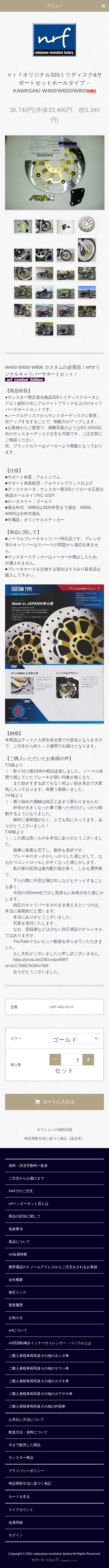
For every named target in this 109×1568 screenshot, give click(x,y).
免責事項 (16, 1229)
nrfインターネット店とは (28, 1204)
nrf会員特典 (18, 1254)
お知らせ (16, 1318)
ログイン (16, 1535)
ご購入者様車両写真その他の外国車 (37, 1406)
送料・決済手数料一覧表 (28, 1166)
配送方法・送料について (28, 1432)
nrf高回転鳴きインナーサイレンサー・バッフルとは (50, 1343)
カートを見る (19, 1497)
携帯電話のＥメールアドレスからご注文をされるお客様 (53, 1267)
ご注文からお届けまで (26, 1178)
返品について (19, 1242)
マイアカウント (21, 1510)
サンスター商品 (21, 1457)
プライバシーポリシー (26, 1471)
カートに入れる (59, 1101)
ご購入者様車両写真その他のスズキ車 (39, 1381)
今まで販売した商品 (25, 1445)
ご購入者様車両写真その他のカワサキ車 (40, 1394)
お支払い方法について (26, 1419)
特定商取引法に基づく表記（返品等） (54, 1138)
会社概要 (16, 1280)
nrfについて (18, 1330)
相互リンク (17, 1292)
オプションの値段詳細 (54, 1130)
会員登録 (16, 1522)
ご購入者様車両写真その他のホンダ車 (39, 1356)
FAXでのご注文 (21, 1191)
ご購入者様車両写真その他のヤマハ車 (39, 1368)
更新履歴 (16, 1305)
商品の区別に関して (25, 1216)
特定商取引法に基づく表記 (30, 1483)
